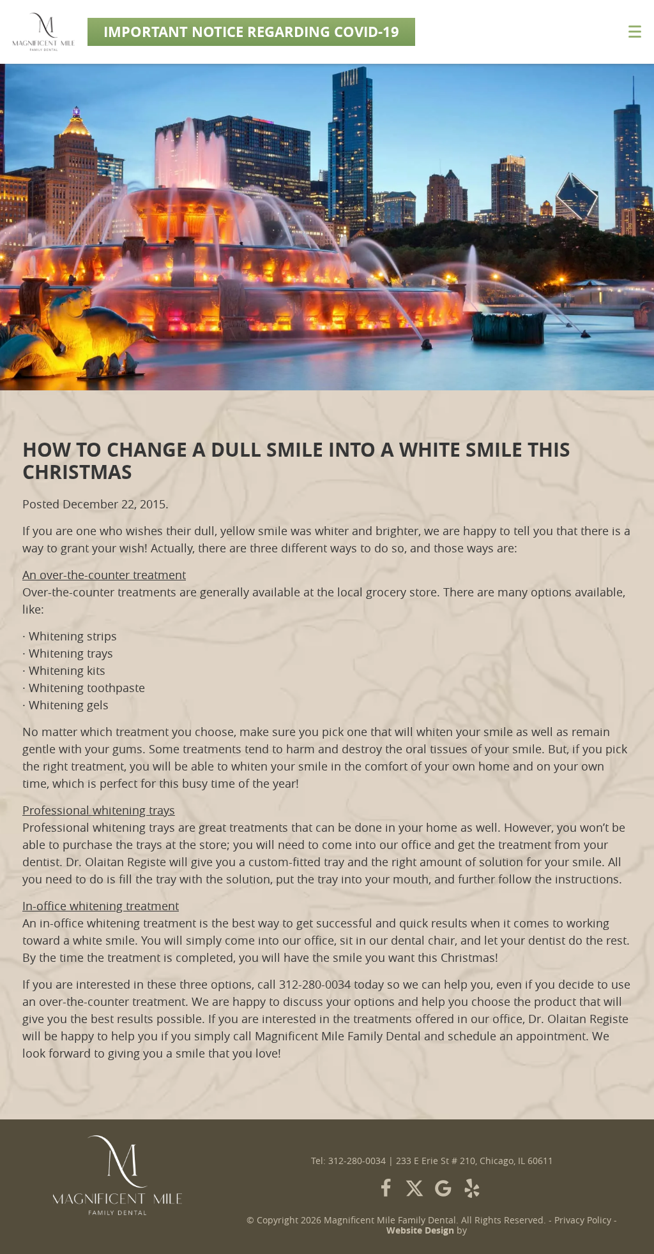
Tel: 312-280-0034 (348, 1161)
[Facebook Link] (385, 1188)
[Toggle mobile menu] (635, 31)
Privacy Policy (582, 1220)
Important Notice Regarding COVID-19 (251, 31)
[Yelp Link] (472, 1188)
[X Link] (414, 1188)
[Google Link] (443, 1188)
